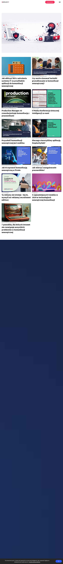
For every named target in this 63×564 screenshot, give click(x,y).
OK (58, 561)
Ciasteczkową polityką (34, 562)
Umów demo (50, 2)
